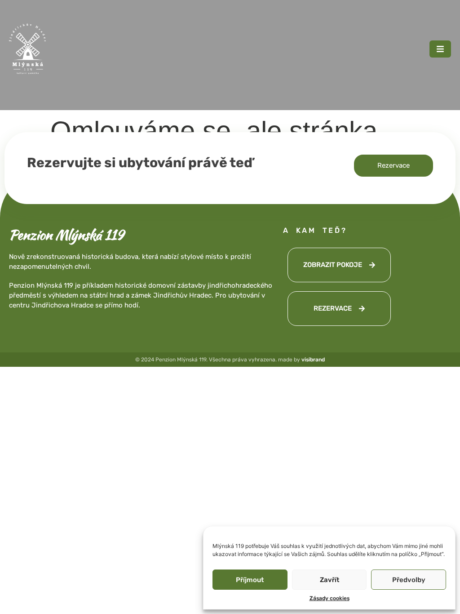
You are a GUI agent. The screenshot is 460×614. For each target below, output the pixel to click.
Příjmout (250, 580)
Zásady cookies (329, 598)
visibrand (313, 359)
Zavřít (329, 580)
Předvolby (408, 580)
